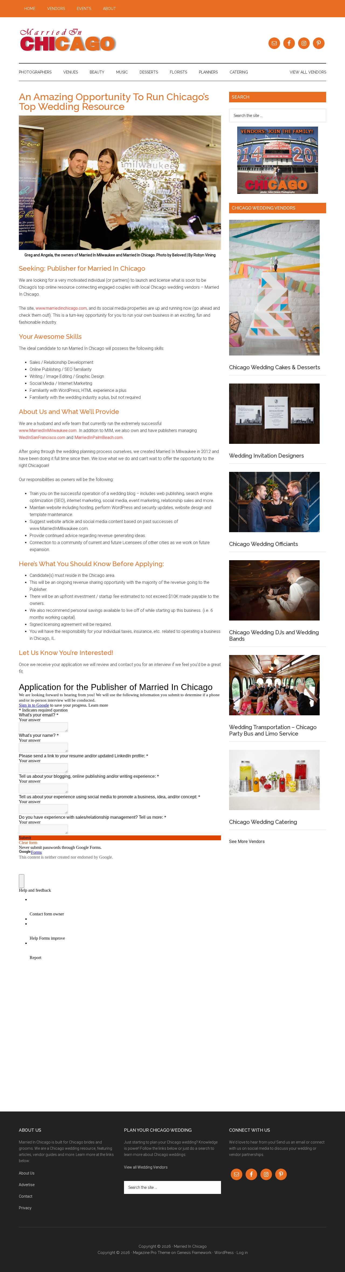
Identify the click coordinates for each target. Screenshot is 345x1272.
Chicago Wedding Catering (263, 822)
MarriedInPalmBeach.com (98, 437)
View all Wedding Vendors (146, 1167)
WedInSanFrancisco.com (42, 437)
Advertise (26, 1185)
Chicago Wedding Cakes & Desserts (274, 367)
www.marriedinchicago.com (61, 308)
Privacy (25, 1208)
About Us (26, 1173)
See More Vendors (247, 841)
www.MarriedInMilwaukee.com (48, 430)
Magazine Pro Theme (151, 1252)
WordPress (224, 1252)
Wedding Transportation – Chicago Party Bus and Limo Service (273, 730)
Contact (25, 1196)
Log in (242, 1252)
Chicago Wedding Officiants (263, 544)
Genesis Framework (194, 1252)
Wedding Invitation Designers (266, 455)
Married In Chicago (70, 40)
